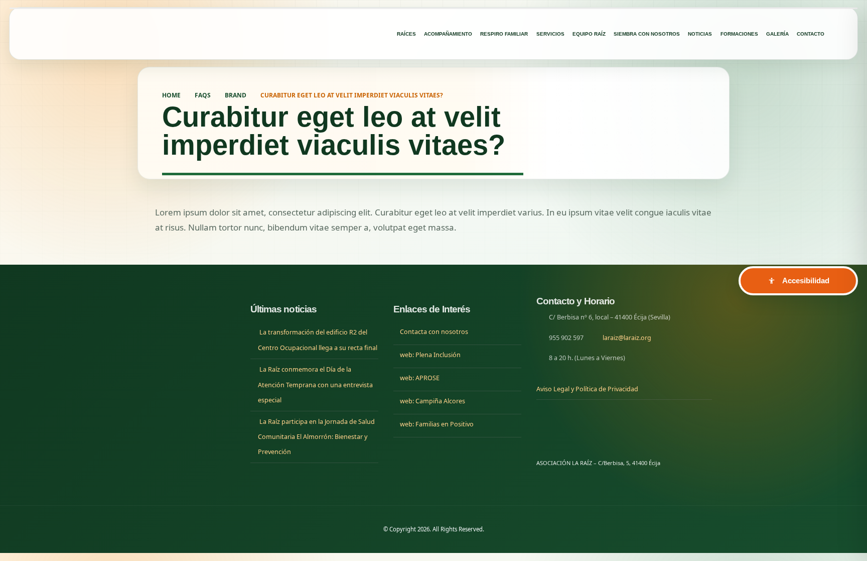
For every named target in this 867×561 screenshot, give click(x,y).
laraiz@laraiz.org (627, 337)
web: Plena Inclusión (430, 355)
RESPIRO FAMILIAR (504, 34)
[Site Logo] (112, 34)
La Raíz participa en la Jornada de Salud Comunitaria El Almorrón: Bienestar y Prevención (316, 437)
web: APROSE (420, 378)
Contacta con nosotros (434, 331)
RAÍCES (406, 34)
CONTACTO (810, 34)
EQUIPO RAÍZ (589, 34)
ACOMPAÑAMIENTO (448, 34)
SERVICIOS (550, 34)
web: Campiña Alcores (432, 401)
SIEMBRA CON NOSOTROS (647, 34)
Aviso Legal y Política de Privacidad (587, 389)
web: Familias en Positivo (437, 424)
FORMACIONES (739, 34)
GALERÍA (777, 34)
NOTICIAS (700, 34)
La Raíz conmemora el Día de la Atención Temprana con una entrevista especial (315, 384)
